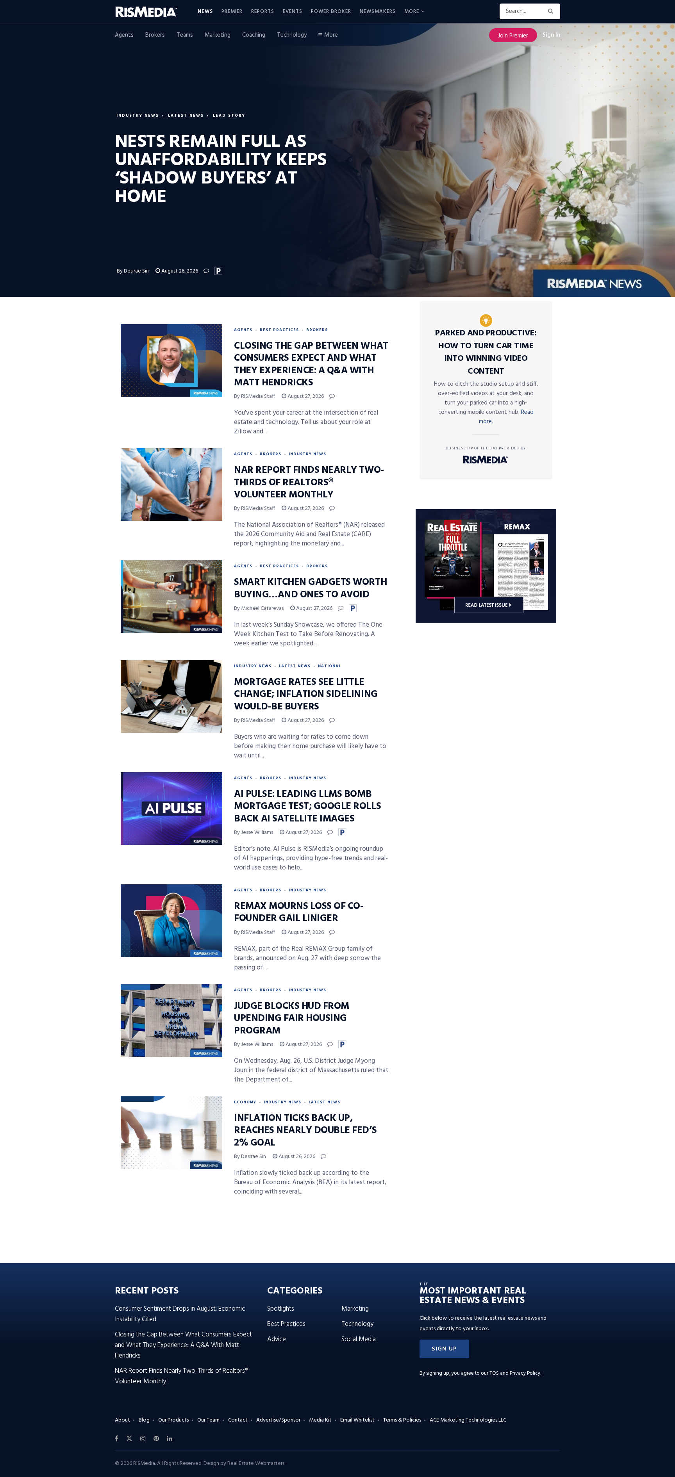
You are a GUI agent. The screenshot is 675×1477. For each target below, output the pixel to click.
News (205, 11)
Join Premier (513, 36)
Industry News (137, 115)
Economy (245, 1102)
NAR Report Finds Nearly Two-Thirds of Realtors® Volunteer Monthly (309, 482)
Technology (292, 35)
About (122, 1420)
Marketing (217, 35)
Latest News (186, 115)
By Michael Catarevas (259, 608)
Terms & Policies (402, 1420)
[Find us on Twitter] (129, 1438)
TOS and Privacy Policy (514, 1373)
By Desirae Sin (133, 271)
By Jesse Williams (253, 832)
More (411, 11)
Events (292, 11)
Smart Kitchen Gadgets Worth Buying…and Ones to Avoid (310, 588)
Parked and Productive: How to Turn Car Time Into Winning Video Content (485, 352)
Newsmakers (378, 11)
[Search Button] (552, 11)
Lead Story (229, 115)
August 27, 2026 (305, 396)
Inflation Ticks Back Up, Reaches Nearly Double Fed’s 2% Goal (305, 1131)
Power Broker (331, 11)
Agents (124, 35)
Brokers (155, 35)
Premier (232, 11)
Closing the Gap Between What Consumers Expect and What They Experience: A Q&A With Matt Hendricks (311, 365)
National (329, 666)
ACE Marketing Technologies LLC (468, 1420)
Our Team (208, 1420)
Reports (262, 11)
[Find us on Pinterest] (156, 1438)
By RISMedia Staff (254, 396)
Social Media (358, 1339)
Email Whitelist (357, 1420)
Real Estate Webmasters (255, 1463)
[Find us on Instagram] (143, 1438)
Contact (238, 1420)
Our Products (173, 1420)
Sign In (551, 35)
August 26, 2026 (179, 271)
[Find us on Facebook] (116, 1438)
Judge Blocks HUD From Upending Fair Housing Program (291, 1019)
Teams (185, 35)
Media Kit (320, 1420)
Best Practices (279, 330)
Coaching (253, 35)
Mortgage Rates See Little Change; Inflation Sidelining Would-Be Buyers (306, 694)
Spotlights (280, 1309)
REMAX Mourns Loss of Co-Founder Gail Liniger (298, 912)
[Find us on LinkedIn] (169, 1438)
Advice (276, 1339)
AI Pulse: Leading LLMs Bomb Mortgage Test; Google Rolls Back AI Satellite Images (307, 807)
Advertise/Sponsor (278, 1420)
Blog (144, 1420)
